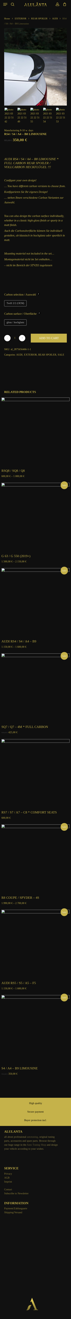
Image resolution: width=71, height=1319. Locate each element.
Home (7, 18)
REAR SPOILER (39, 18)
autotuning (32, 1137)
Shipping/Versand (13, 1212)
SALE (61, 354)
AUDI (55, 18)
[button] (5, 4)
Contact (8, 1189)
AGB (6, 1177)
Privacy (8, 1173)
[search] (12, 4)
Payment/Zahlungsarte (15, 1208)
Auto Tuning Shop (36, 1144)
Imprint (8, 1181)
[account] (57, 4)
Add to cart (49, 338)
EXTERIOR (20, 18)
